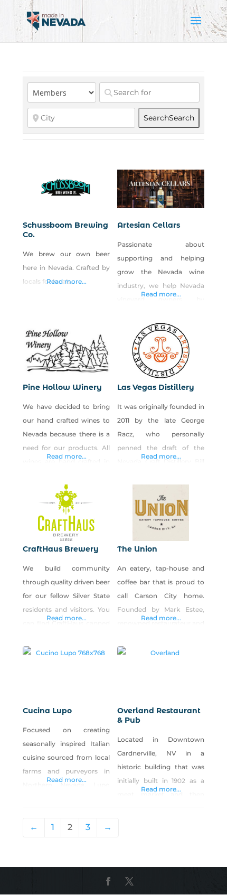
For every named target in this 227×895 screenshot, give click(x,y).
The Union (137, 549)
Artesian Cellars (148, 225)
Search (169, 118)
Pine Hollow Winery (62, 387)
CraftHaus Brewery (61, 549)
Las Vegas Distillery (155, 387)
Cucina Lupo (47, 710)
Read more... (66, 281)
